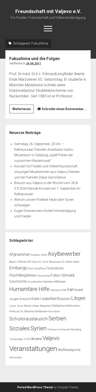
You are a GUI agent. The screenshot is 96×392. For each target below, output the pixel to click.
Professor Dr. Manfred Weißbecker (28, 311)
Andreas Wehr (39, 254)
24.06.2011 (33, 63)
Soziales (19, 328)
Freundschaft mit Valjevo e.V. (48, 11)
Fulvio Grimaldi (63, 275)
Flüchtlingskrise (22, 275)
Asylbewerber (64, 253)
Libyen (78, 298)
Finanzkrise (55, 268)
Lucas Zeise (16, 305)
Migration (45, 305)
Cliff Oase (32, 261)
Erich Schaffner (37, 268)
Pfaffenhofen (72, 305)
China (22, 261)
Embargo (18, 268)
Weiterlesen (23, 110)
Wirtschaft (15, 357)
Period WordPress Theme (35, 387)
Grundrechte (34, 281)
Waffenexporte (69, 350)
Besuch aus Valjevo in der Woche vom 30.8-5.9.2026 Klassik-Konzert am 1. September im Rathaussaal (47, 188)
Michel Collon (31, 305)
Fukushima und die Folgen (34, 58)
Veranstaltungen (33, 349)
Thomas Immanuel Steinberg (64, 329)
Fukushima (43, 275)
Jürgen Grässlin (20, 299)
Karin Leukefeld (43, 298)
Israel (79, 290)
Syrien (39, 328)
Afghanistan (19, 254)
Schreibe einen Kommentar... (64, 109)
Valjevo (51, 338)
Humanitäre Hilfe (29, 289)
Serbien (57, 318)
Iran (70, 289)
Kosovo (64, 298)
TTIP (26, 339)
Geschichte (18, 281)
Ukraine (36, 339)
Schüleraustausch (28, 319)
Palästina (58, 305)
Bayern (13, 261)
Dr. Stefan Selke (70, 261)
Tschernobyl (16, 339)
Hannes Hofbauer (54, 281)
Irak (63, 290)
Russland (54, 311)
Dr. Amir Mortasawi (49, 261)
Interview (55, 290)
